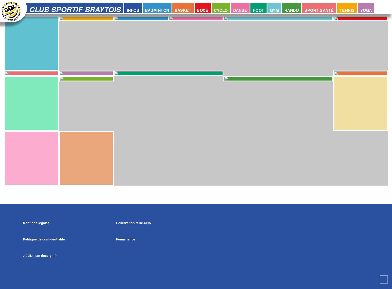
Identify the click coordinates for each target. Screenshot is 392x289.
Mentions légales (36, 222)
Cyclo (221, 10)
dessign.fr (49, 255)
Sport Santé (319, 10)
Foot (258, 10)
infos (133, 10)
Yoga (366, 10)
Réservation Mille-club (133, 222)
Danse (240, 10)
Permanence (125, 239)
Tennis (347, 10)
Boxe (202, 10)
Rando (291, 10)
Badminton (157, 10)
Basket (183, 10)
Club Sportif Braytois (75, 8)
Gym (274, 10)
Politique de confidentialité (44, 239)
